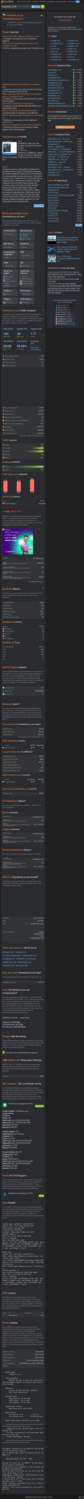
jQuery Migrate (27, 279)
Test (42, 1196)
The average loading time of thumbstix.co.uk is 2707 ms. (22, 977)
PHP (7, 258)
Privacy (45, 1497)
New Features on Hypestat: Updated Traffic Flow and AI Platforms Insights (67, 249)
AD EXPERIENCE (50, 1)
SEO (22, 263)
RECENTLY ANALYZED (32, 1)
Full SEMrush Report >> (36, 582)
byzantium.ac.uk (8, 965)
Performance (25, 291)
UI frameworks (10, 231)
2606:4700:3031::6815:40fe (58, 188)
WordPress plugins (8, 272)
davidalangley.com (54, 70)
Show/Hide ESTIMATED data (62, 272)
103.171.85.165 (53, 193)
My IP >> (78, 225)
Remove (55, 284)
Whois (9, 1322)
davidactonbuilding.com (56, 103)
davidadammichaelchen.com (58, 80)
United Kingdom (10, 504)
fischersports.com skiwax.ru (59, 167)
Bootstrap (9, 234)
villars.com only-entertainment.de (61, 152)
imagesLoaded (27, 281)
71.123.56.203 (53, 213)
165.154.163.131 (53, 218)
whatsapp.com (73, 60)
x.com (54, 46)
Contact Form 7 (11, 281)
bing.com (55, 52)
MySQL (24, 247)
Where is (20, 877)
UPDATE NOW (64, 20)
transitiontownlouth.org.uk (26, 959)
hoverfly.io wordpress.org (58, 157)
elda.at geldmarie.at (56, 147)
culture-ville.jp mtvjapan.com (59, 154)
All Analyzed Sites (31, 1497)
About (51, 1497)
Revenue (10, 704)
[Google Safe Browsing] (3, 1052)
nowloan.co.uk (20, 952)
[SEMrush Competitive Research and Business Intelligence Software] (11, 512)
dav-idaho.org (53, 101)
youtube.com (73, 41)
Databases (24, 244)
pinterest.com (57, 60)
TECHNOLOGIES (71, 1)
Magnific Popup (27, 283)
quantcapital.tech (54, 98)
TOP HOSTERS (42, 1)
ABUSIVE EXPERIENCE (60, 1)
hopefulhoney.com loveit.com (60, 141)
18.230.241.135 (53, 190)
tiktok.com (55, 49)
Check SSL (39, 1106)
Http (9, 1202)
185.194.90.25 (7, 122)
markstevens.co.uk (29, 955)
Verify (14, 1175)
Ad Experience (14, 801)
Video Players (25, 299)
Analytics (7, 291)
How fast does (21, 972)
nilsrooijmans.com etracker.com (60, 170)
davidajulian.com (54, 96)
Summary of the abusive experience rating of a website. (21, 854)
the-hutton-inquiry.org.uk (12, 955)
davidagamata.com (55, 83)
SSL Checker (21, 1083)
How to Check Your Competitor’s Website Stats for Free (69, 258)
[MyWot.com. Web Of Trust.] (4, 1060)
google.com (56, 41)
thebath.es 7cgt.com (57, 162)
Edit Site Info (39, 206)
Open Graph (26, 239)
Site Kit (8, 279)
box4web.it (52, 72)
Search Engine (14, 667)
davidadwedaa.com (55, 93)
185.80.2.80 (52, 208)
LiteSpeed (9, 247)
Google (14, 1036)
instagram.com (73, 43)
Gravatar (25, 234)
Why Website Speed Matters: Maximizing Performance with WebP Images (68, 240)
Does (16, 991)
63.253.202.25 (53, 221)
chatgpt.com (56, 54)
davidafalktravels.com (56, 88)
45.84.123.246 (53, 203)
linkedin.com (72, 52)
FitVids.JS (9, 302)
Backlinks (11, 589)
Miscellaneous (26, 231)
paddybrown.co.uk (9, 962)
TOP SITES (23, 1)
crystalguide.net (9, 959)
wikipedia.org (56, 57)
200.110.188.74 (53, 200)
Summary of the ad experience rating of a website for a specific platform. (21, 806)
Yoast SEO (25, 266)
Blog (40, 1497)
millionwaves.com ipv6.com (59, 139)
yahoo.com (72, 54)
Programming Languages (9, 253)
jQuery (24, 277)
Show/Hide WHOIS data (60, 279)
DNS (9, 1293)
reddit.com (72, 49)
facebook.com (57, 43)
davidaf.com (52, 75)
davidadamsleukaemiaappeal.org (60, 106)
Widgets (7, 299)
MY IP (77, 1)
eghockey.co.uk (21, 965)
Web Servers (9, 244)
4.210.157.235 (53, 198)
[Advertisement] (23, 66)
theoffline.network (55, 85)
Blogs (6, 263)
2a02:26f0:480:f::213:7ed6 (58, 211)
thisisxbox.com (8, 952)
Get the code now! (65, 302)
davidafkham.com (54, 90)
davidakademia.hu (54, 78)
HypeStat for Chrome (66, 127)
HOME (18, 1)
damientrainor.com (25, 962)
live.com (71, 57)
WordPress (26, 255)
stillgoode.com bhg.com (58, 159)
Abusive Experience (16, 849)
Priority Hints (26, 294)
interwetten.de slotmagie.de (59, 149)
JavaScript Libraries (24, 272)
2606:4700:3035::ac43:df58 (58, 185)
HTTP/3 (24, 236)
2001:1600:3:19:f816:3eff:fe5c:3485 (61, 195)
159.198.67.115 (53, 216)
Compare (37, 7)
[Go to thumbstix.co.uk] (23, 19)
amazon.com (73, 46)
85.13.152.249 (53, 206)
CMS (22, 252)
